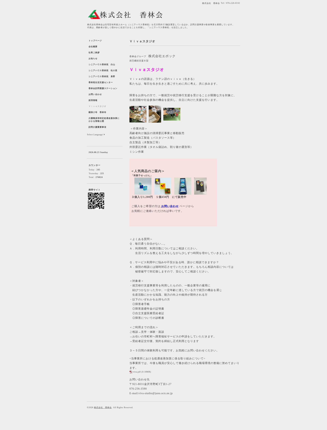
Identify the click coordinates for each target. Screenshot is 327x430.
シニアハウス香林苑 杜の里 (103, 70)
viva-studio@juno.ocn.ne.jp (155, 393)
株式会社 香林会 (103, 407)
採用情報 (93, 100)
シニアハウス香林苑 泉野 (102, 76)
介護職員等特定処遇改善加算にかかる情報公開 (104, 119)
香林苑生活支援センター (101, 82)
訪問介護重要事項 (97, 127)
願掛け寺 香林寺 (97, 112)
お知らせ (93, 58)
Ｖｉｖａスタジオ (97, 106)
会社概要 (93, 46)
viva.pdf (137, 372)
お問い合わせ (170, 206)
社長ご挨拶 (94, 52)
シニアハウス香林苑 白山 (102, 64)
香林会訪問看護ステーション (103, 88)
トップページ (95, 40)
